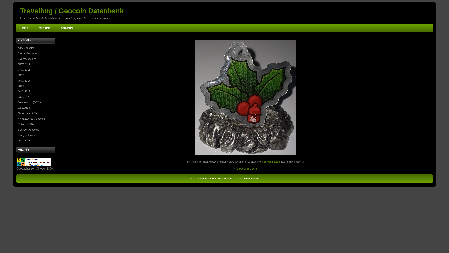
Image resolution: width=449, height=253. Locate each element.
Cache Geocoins (27, 53)
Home (24, 28)
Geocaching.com (271, 161)
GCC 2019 (24, 91)
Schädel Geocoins (28, 129)
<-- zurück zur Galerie (245, 168)
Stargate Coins (26, 135)
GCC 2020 (24, 97)
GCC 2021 (24, 140)
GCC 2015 (24, 69)
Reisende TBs (26, 124)
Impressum (66, 28)
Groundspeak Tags (29, 113)
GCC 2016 (24, 75)
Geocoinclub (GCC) (29, 102)
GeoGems (24, 107)
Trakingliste (43, 28)
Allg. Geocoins (26, 48)
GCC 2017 (24, 80)
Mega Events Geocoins (31, 118)
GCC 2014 (24, 64)
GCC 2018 (24, 86)
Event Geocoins (27, 58)
